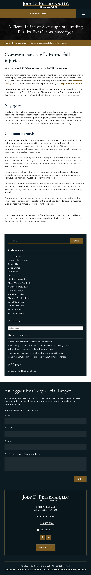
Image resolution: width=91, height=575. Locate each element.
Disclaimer (10, 569)
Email (8, 428)
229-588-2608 (38, 13)
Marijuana (12, 275)
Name (8, 415)
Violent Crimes (15, 309)
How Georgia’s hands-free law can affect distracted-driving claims (39, 345)
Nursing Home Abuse (18, 287)
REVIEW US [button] (45, 547)
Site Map (21, 569)
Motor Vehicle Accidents (19, 283)
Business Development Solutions (59, 569)
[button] (83, 14)
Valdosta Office (47, 516)
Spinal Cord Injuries (17, 302)
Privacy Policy (34, 569)
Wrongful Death (16, 313)
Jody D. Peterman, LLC (28, 68)
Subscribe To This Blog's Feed (22, 371)
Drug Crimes (14, 268)
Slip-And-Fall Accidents (19, 298)
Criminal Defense (16, 264)
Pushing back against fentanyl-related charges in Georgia (35, 353)
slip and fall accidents (71, 83)
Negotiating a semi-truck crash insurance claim (30, 342)
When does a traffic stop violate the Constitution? (31, 349)
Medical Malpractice (17, 279)
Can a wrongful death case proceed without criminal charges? (37, 357)
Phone (8, 441)
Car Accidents (14, 256)
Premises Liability (61, 68)
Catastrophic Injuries (17, 260)
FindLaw (82, 569)
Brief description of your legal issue (23, 454)
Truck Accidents (16, 306)
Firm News (13, 272)
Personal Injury (15, 291)
